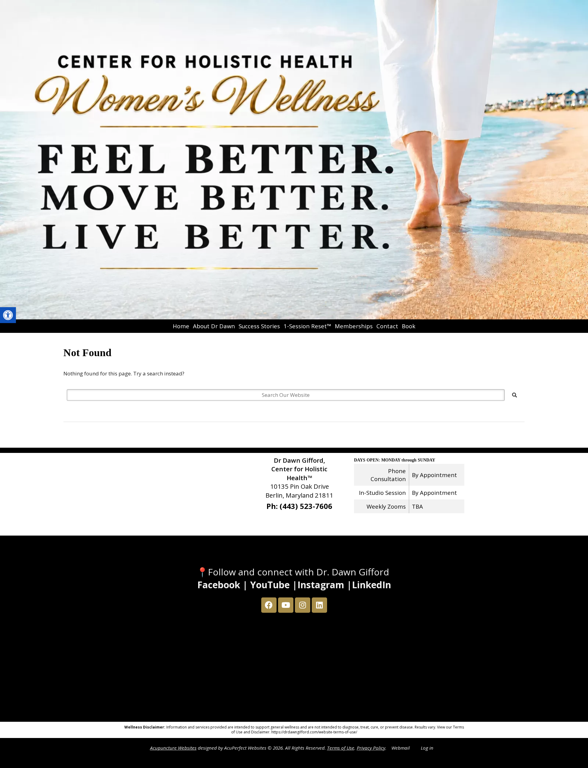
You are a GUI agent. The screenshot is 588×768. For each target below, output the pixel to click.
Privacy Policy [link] (371, 748)
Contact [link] (387, 326)
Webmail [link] (400, 748)
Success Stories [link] (259, 326)
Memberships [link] (354, 326)
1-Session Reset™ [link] (307, 326)
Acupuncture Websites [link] (173, 748)
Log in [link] (427, 748)
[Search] (514, 395)
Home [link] (181, 326)
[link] (8, 315)
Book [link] (408, 326)
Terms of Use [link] (340, 748)
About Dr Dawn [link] (214, 326)
